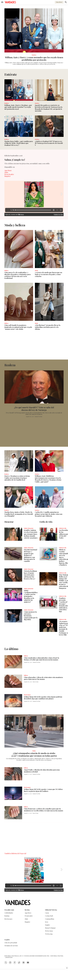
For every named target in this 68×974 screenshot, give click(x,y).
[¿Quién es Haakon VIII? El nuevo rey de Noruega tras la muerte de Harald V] (49, 126)
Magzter (7, 176)
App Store (8, 170)
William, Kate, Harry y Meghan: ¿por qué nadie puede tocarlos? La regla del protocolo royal (18, 107)
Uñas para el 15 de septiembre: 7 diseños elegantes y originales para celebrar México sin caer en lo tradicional (17, 275)
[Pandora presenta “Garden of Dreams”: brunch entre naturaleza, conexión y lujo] (48, 602)
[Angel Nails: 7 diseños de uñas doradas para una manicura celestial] (13, 773)
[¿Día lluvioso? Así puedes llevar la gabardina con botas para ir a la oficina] (49, 302)
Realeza (34, 55)
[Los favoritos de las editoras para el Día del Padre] (48, 534)
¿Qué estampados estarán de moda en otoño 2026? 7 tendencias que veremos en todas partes (34, 754)
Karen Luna (35, 681)
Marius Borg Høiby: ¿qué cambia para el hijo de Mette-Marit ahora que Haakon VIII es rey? (18, 143)
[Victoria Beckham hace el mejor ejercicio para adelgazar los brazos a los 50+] (13, 575)
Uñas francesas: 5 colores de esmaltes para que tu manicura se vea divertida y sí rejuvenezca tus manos (43, 810)
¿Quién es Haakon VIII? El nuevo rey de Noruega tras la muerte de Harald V (49, 143)
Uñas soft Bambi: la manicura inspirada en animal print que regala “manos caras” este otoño (18, 327)
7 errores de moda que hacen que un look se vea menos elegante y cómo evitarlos (48, 274)
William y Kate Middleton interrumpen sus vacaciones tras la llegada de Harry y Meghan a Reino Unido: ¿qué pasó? (48, 479)
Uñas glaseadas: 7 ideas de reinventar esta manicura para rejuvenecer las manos (43, 678)
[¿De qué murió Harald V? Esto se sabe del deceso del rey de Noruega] (34, 386)
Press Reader (9, 174)
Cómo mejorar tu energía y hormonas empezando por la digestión (30, 616)
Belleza (6, 270)
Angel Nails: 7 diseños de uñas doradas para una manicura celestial (42, 771)
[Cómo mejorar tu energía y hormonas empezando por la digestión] (13, 615)
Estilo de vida (62, 528)
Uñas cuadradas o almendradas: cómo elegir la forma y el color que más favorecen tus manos (41, 659)
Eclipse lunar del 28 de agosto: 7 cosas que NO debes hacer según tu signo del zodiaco (43, 790)
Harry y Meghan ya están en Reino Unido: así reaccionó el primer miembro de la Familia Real (17, 478)
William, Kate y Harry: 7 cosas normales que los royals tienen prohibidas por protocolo (34, 58)
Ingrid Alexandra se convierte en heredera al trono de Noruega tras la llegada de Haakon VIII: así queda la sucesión (48, 108)
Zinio (6, 172)
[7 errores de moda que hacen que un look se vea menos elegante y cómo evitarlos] (49, 249)
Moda (36, 270)
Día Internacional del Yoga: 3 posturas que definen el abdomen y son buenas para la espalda (30, 555)
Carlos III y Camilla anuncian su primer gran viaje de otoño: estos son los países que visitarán (48, 514)
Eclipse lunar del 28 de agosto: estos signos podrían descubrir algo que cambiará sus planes (43, 698)
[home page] (10, 2)
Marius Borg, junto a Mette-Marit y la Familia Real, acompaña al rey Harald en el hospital (18, 514)
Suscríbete (59, 2)
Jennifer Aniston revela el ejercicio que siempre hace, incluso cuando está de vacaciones (31, 534)
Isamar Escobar (38, 416)
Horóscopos (27, 694)
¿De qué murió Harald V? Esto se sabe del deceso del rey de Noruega (34, 408)
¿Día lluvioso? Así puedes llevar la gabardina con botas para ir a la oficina (47, 327)
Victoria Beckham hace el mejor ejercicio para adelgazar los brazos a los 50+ (30, 575)
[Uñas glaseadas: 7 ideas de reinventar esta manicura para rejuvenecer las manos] (13, 681)
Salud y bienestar (28, 528)
